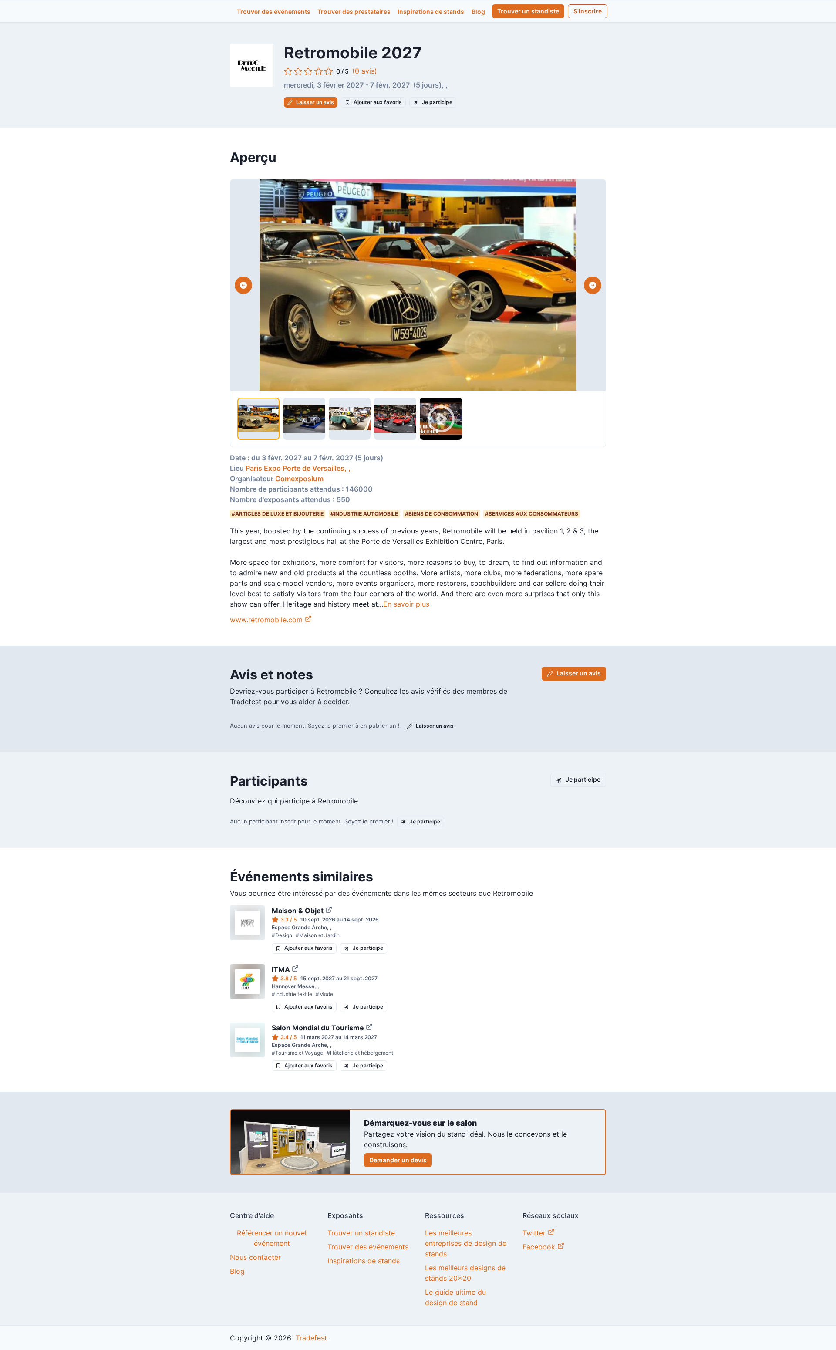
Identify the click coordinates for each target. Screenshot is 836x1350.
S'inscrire (587, 11)
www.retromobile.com (266, 619)
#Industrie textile (292, 994)
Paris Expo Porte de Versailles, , (299, 468)
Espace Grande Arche (299, 927)
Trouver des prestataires (354, 11)
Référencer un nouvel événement (272, 1238)
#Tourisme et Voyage (297, 1053)
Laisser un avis (315, 102)
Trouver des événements (273, 11)
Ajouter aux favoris (378, 102)
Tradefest (310, 1337)
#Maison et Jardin (318, 935)
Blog (478, 11)
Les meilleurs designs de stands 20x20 (465, 1272)
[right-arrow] (592, 285)
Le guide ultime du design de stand (455, 1297)
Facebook (539, 1246)
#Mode (324, 994)
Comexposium (299, 478)
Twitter (535, 1232)
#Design (282, 935)
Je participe (437, 102)
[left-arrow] (243, 285)
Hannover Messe (293, 986)
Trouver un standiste (528, 11)
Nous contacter (255, 1257)
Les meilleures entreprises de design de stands (465, 1243)
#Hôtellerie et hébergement (360, 1053)
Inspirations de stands (431, 11)
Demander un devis (398, 1160)
